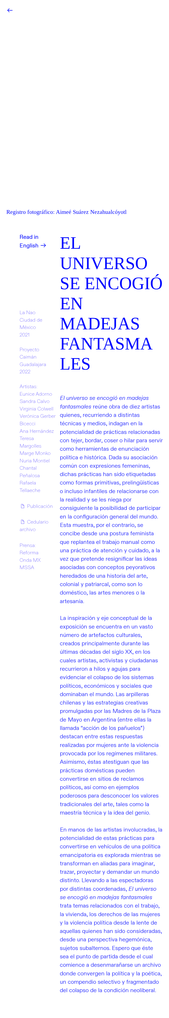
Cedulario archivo (34, 526)
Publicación (39, 506)
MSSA (27, 567)
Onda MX (30, 560)
